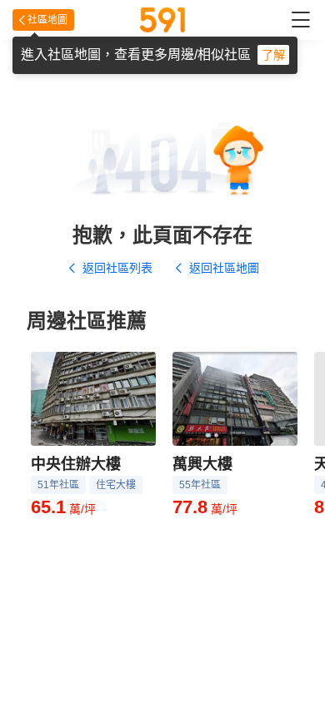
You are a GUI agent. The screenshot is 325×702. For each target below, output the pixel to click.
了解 (273, 55)
